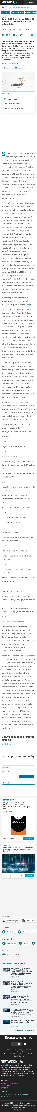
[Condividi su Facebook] (3, 35)
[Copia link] (17, 35)
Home (4, 29)
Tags (21, 1050)
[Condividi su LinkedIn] (6, 35)
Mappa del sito (19, 1109)
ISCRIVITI (29, 876)
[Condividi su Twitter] (10, 35)
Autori (15, 1050)
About (9, 1050)
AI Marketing (5, 12)
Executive (11, 29)
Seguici (15, 1044)
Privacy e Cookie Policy (18, 1052)
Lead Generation (17, 12)
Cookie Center (19, 1056)
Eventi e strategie (23, 29)
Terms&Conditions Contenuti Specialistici (18, 1054)
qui (29, 304)
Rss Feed (28, 1050)
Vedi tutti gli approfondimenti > (24, 1031)
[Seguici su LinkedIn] (25, 1044)
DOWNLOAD (28, 839)
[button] (3, 7)
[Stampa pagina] (21, 35)
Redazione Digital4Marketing (13, 68)
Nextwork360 (5, 1065)
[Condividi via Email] (13, 35)
